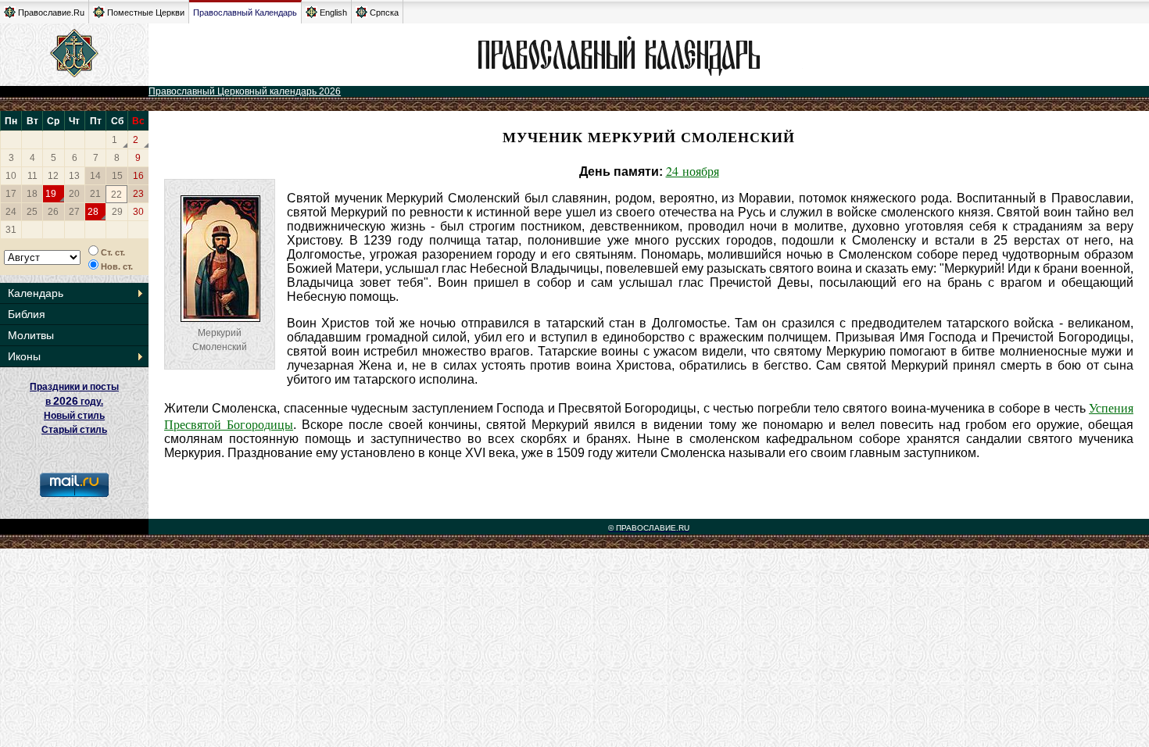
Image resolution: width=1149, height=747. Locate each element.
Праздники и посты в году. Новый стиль (74, 401)
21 (95, 193)
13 (74, 175)
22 (116, 194)
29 (117, 211)
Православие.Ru (51, 12)
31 (10, 229)
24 (10, 211)
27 (74, 211)
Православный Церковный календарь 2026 (245, 91)
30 (138, 211)
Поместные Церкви (145, 12)
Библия (26, 314)
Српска (384, 12)
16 (138, 175)
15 (117, 175)
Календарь (35, 293)
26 (53, 211)
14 (95, 175)
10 (10, 175)
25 (32, 211)
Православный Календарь (245, 12)
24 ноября (692, 171)
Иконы (24, 356)
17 (10, 193)
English (333, 12)
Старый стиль (74, 429)
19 (50, 193)
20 (74, 193)
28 (93, 211)
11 (32, 175)
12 (53, 175)
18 (32, 193)
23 (138, 193)
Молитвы (31, 335)
